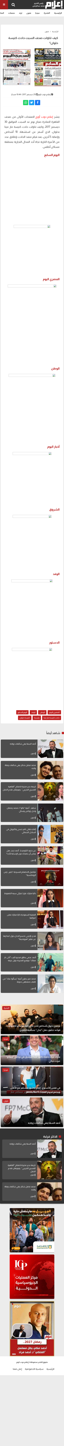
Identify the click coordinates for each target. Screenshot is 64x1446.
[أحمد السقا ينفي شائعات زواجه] (50, 749)
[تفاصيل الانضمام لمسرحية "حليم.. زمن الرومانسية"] (50, 877)
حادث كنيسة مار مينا (52, 718)
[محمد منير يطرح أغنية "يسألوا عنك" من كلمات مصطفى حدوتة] (50, 983)
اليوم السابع (22, 712)
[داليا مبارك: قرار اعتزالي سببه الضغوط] (50, 898)
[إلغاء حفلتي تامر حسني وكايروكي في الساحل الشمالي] (50, 834)
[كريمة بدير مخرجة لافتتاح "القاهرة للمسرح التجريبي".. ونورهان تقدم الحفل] (50, 791)
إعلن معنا (17, 1369)
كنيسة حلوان (24, 718)
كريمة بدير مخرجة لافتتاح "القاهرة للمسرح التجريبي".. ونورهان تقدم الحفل (22, 1168)
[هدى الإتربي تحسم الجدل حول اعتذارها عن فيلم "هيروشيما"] (50, 941)
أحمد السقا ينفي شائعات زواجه (23, 744)
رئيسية (36, 718)
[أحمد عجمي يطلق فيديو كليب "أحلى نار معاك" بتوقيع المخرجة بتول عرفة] (50, 962)
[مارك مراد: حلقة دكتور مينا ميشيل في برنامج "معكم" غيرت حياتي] (32, 1050)
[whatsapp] (25, 102)
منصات (11, 13)
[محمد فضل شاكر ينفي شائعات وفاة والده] (50, 770)
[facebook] (37, 102)
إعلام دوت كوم (44, 94)
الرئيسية (58, 13)
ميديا (37, 13)
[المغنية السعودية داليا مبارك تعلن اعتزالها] (50, 919)
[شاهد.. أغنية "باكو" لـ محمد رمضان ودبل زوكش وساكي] (50, 813)
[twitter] (31, 102)
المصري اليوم (54, 712)
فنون (28, 13)
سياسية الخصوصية (34, 1369)
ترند (20, 13)
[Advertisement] (32, 190)
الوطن (42, 712)
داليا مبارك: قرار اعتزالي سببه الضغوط (20, 893)
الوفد (33, 712)
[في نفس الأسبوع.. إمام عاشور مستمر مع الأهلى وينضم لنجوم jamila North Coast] (32, 1081)
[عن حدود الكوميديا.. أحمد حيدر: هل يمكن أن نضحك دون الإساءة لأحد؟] (50, 855)
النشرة (47, 13)
